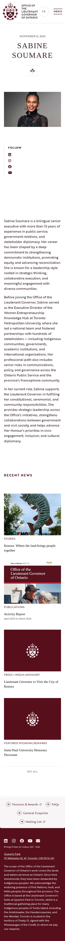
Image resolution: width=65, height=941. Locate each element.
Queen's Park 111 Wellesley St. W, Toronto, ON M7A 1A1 (29, 856)
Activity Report (14, 614)
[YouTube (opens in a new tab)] (30, 841)
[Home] (32, 70)
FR (44, 11)
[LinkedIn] (34, 154)
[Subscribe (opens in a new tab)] (38, 841)
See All (32, 771)
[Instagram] (34, 160)
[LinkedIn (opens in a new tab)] (6, 841)
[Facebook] (34, 166)
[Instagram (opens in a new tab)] (14, 841)
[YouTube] (34, 172)
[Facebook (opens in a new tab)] (22, 841)
